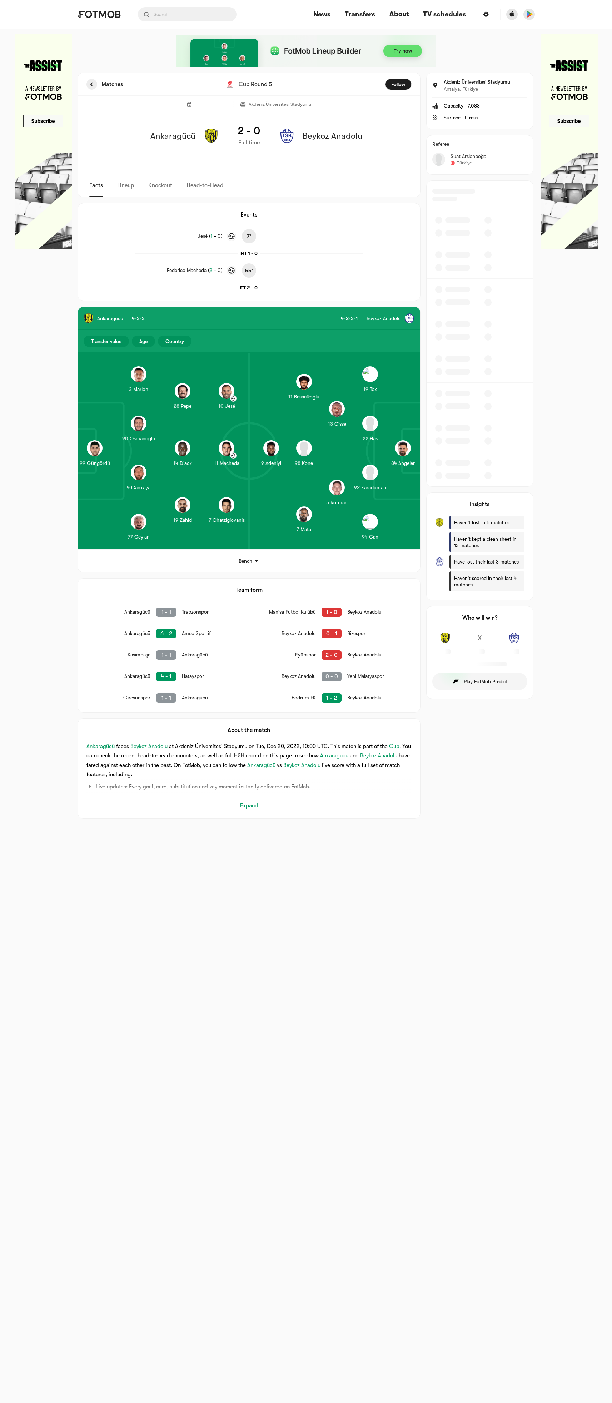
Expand (249, 805)
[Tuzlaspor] (514, 641)
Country (174, 341)
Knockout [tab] (160, 185)
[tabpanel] (306, 446)
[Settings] (486, 14)
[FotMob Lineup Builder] (306, 51)
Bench (245, 561)
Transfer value (106, 341)
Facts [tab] (96, 185)
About (399, 14)
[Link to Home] (99, 14)
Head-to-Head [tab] (204, 185)
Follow (398, 84)
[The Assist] (43, 141)
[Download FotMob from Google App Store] (529, 14)
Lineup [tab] (125, 185)
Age (143, 341)
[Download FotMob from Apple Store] (512, 14)
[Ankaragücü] (445, 641)
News (321, 14)
